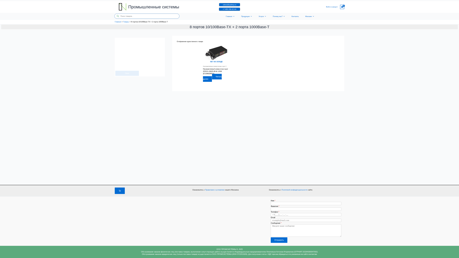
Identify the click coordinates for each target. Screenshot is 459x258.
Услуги (261, 16)
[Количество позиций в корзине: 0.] (120, 191)
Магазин (308, 16)
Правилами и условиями (215, 190)
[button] (229, 4)
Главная (229, 16)
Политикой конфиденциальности (295, 190)
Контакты (295, 16)
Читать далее (212, 78)
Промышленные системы (153, 6)
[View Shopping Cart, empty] (342, 7)
